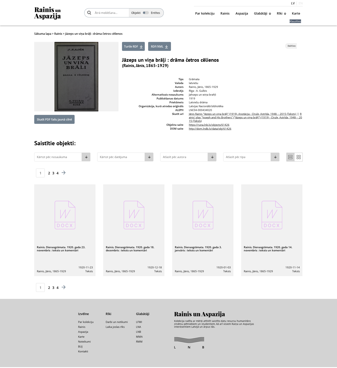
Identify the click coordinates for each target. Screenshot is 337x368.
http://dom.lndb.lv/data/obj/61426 (210, 128)
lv (293, 3)
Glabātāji (260, 13)
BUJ (80, 346)
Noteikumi (84, 341)
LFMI (139, 322)
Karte (296, 13)
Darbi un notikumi (117, 322)
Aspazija (242, 13)
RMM (139, 341)
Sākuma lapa (42, 34)
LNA (138, 327)
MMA (139, 336)
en (301, 3)
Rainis (225, 13)
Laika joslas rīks (115, 327)
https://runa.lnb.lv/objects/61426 (209, 124)
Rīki (279, 13)
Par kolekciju (204, 13)
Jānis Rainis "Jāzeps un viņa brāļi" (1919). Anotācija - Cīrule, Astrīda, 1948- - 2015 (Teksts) (242, 114)
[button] (62, 157)
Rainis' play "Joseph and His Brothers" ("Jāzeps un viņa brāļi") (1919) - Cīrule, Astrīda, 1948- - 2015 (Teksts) (245, 117)
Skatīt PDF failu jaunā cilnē (54, 119)
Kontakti (83, 351)
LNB (138, 331)
